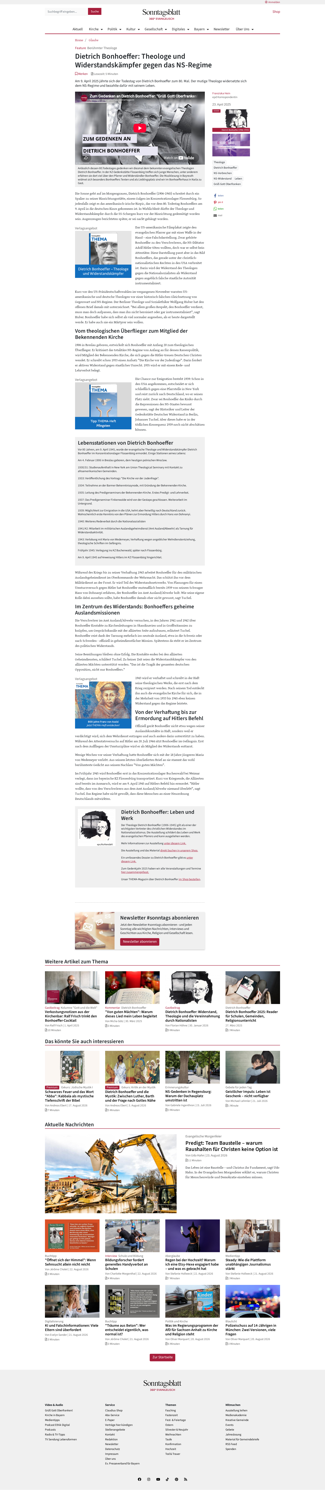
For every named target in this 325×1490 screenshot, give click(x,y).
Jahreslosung (233, 1435)
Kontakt (110, 1435)
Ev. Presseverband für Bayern (122, 1464)
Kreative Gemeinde (237, 1420)
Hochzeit (170, 1449)
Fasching (170, 1410)
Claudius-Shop (113, 1410)
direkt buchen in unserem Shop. (179, 850)
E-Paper (110, 1420)
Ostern (169, 1425)
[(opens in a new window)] (139, 1480)
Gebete (230, 1430)
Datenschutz (112, 1449)
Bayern (199, 29)
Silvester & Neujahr (176, 1430)
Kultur (130, 29)
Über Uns (242, 29)
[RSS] (185, 1480)
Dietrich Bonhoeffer (225, 168)
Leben (238, 178)
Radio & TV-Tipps (55, 1435)
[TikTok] (167, 1480)
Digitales (178, 29)
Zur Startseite (163, 1357)
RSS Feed (231, 1444)
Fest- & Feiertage (175, 1420)
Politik (112, 29)
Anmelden (274, 2)
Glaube (93, 40)
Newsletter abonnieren (140, 941)
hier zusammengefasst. (135, 872)
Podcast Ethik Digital (57, 1425)
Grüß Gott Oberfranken (227, 184)
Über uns (110, 1459)
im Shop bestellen (189, 879)
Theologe (219, 162)
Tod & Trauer (172, 1454)
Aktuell (78, 29)
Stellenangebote (115, 1430)
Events (229, 1425)
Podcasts (50, 1430)
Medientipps (52, 1420)
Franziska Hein (221, 93)
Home (79, 40)
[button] (81, 73)
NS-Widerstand (223, 178)
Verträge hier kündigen (119, 1425)
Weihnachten (173, 1435)
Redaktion (111, 1439)
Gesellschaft (154, 29)
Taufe (168, 1439)
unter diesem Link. (175, 843)
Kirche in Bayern (55, 1415)
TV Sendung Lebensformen (61, 1439)
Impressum (111, 1454)
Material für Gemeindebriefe (242, 1439)
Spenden (231, 1449)
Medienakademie (236, 1415)
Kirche (94, 29)
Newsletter (222, 29)
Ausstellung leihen (236, 1410)
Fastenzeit (171, 1415)
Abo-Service (112, 1415)
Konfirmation (173, 1444)
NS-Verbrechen (223, 173)
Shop (276, 11)
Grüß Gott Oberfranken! (59, 1410)
